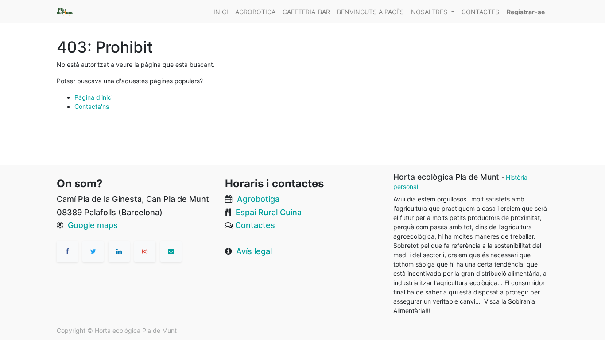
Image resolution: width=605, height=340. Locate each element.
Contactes (255, 225)
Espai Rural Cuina (269, 212)
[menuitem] (221, 12)
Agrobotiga (258, 199)
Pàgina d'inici (93, 97)
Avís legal (254, 251)
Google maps (93, 225)
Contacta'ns (91, 106)
